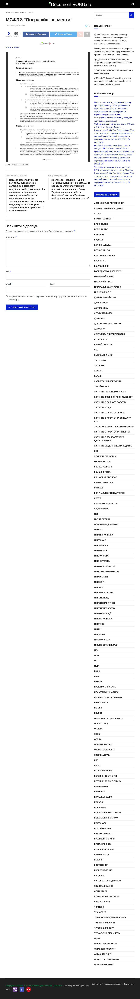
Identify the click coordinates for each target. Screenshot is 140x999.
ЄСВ (96, 349)
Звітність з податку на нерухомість (114, 426)
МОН (96, 655)
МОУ (96, 660)
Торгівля (99, 906)
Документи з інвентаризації (109, 334)
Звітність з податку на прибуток (112, 431)
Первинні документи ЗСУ (107, 781)
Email (9, 283)
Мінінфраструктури (104, 566)
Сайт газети (96, 984)
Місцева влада (102, 639)
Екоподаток (101, 339)
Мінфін (97, 629)
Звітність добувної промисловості (113, 396)
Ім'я (8, 271)
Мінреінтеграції (102, 613)
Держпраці (100, 318)
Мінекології (100, 550)
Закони (98, 370)
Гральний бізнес (103, 281)
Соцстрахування (103, 885)
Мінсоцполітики (103, 618)
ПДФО (97, 765)
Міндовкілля (101, 545)
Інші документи (102, 471)
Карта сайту (129, 984)
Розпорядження (103, 870)
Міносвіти (99, 581)
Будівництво (101, 223)
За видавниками (103, 354)
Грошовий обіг (102, 292)
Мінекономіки (101, 555)
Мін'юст (98, 529)
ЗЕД (96, 451)
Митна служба (102, 519)
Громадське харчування (107, 286)
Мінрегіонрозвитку (104, 608)
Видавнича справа (104, 255)
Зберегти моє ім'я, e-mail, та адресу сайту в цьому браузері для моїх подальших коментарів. (47, 298)
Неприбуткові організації (108, 697)
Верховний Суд (102, 250)
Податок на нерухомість (107, 812)
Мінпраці (98, 587)
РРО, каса (99, 875)
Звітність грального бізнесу (110, 391)
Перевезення (101, 786)
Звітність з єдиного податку (110, 402)
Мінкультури (101, 576)
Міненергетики (102, 561)
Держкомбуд (101, 302)
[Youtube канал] (28, 989)
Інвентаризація (102, 461)
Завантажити (12, 47)
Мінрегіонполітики (104, 602)
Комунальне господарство (109, 492)
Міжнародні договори (106, 524)
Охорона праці (102, 754)
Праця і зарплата (103, 833)
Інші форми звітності (105, 477)
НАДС (97, 671)
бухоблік (15, 164)
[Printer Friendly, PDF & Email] (47, 44)
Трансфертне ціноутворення (110, 917)
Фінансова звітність (105, 943)
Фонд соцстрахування (106, 959)
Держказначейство (105, 297)
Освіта (97, 739)
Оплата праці (101, 723)
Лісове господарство (106, 503)
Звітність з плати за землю (109, 412)
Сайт (52, 283)
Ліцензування (101, 508)
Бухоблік (30, 12)
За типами (100, 360)
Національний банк (105, 686)
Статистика (100, 891)
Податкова (100, 807)
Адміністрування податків (108, 208)
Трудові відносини (104, 922)
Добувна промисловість (108, 323)
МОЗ (96, 650)
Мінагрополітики (103, 534)
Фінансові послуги (104, 948)
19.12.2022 (10, 25)
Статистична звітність (106, 896)
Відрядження (101, 265)
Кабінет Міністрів (103, 482)
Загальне (99, 365)
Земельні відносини (105, 456)
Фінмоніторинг (102, 954)
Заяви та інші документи (108, 381)
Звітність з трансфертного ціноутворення (109, 439)
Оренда (98, 728)
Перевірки (99, 791)
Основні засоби (103, 744)
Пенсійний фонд (103, 770)
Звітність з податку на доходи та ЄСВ (112, 419)
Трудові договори (104, 927)
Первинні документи (105, 775)
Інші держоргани (103, 466)
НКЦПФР (98, 712)
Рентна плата (101, 854)
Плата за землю (103, 796)
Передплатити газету (113, 984)
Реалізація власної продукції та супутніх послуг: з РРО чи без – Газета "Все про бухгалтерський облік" (112, 148)
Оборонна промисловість (108, 718)
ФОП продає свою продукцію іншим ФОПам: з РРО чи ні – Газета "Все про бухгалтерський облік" (114, 126)
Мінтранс (99, 623)
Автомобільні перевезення (109, 203)
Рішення (98, 859)
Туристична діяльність (107, 933)
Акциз (97, 213)
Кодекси (98, 487)
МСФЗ (25, 164)
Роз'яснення (101, 864)
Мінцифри (99, 634)
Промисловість (102, 843)
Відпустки (99, 260)
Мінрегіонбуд (101, 597)
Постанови (100, 823)
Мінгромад (100, 540)
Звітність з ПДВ (102, 407)
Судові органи (102, 901)
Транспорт (100, 912)
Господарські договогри (108, 271)
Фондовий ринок (103, 964)
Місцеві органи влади (106, 644)
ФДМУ (97, 938)
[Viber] (15, 989)
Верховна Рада (102, 244)
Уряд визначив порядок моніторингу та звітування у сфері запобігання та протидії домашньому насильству (113, 62)
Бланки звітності (103, 218)
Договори (99, 328)
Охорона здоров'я (104, 749)
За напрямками (18, 12)
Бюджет (98, 239)
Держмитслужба (103, 313)
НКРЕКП (98, 707)
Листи (97, 498)
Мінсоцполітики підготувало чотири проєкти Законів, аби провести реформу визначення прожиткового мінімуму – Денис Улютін (114, 51)
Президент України (104, 838)
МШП (96, 665)
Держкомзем (101, 307)
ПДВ (96, 760)
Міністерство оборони (106, 571)
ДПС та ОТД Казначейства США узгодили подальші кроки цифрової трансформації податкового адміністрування (112, 81)
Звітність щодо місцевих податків (113, 445)
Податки (98, 802)
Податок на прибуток (106, 817)
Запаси (98, 375)
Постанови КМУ (102, 828)
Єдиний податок (103, 344)
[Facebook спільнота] (22, 989)
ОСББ (97, 733)
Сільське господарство (107, 880)
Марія (97, 102)
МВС (96, 513)
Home (8, 12)
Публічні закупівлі (104, 849)
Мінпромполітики (103, 592)
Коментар (11, 237)
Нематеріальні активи (106, 692)
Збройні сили (101, 386)
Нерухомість (101, 702)
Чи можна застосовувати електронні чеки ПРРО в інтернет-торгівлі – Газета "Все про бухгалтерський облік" (113, 169)
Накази (98, 681)
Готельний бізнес (104, 276)
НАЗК (96, 676)
